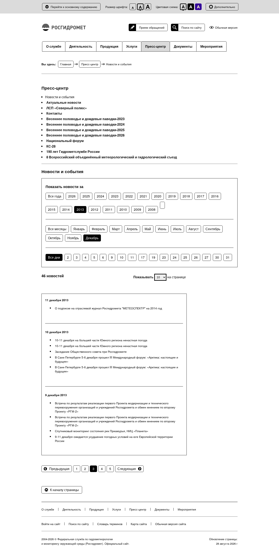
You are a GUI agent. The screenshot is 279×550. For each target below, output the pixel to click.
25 (185, 257)
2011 (109, 209)
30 (217, 257)
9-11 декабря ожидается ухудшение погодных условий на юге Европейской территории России (114, 439)
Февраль (98, 229)
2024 (100, 196)
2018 (186, 196)
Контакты (54, 113)
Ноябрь (73, 238)
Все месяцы (57, 229)
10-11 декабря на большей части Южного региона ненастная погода (101, 340)
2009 (137, 209)
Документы (183, 46)
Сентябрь (212, 229)
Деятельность (80, 46)
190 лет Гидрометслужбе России (73, 151)
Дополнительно (224, 7)
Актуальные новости (63, 102)
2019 (172, 196)
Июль (177, 229)
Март (116, 229)
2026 (72, 196)
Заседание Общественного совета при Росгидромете (91, 351)
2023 (114, 196)
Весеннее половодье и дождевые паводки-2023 (85, 119)
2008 (151, 209)
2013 (80, 209)
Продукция (109, 46)
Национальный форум (65, 141)
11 (132, 257)
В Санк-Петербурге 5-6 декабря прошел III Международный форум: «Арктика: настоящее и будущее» (116, 359)
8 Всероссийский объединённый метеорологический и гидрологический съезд (111, 157)
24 (174, 257)
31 (228, 257)
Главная (65, 64)
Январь (79, 229)
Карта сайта (139, 524)
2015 (51, 209)
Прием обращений (151, 27)
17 (143, 257)
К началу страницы (64, 489)
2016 (215, 196)
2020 (157, 196)
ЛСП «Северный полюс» (66, 108)
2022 (129, 196)
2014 (66, 209)
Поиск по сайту (191, 27)
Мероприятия (211, 46)
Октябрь (54, 238)
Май (148, 229)
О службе (53, 46)
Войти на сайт (50, 524)
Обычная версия (226, 27)
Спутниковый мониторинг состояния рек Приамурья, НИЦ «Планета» (101, 431)
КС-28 (51, 146)
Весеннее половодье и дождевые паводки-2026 (85, 135)
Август (194, 229)
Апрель (132, 229)
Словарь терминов (109, 524)
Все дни (54, 257)
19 (153, 257)
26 (196, 257)
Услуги (131, 46)
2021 (143, 196)
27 (206, 257)
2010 (123, 209)
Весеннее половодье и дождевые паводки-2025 (85, 130)
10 (121, 257)
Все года (54, 196)
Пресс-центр (155, 46)
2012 (94, 209)
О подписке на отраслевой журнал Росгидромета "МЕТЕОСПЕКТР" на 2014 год (108, 308)
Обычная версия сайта (170, 524)
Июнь (162, 229)
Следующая (126, 468)
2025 (86, 196)
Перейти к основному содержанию (74, 7)
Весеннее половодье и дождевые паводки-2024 (85, 124)
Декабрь (92, 238)
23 (164, 257)
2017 (200, 196)
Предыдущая (59, 468)
